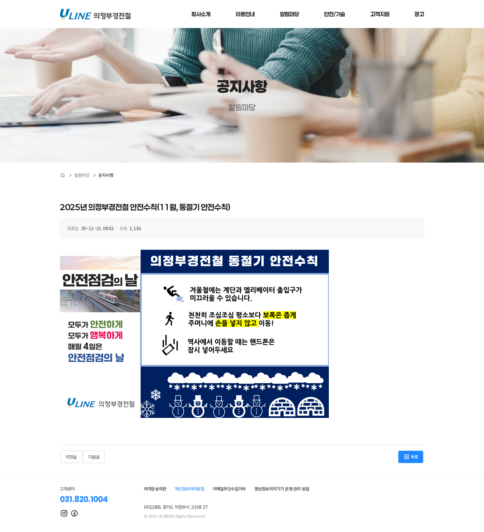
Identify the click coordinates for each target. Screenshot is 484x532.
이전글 (71, 457)
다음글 (94, 457)
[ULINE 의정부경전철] (95, 14)
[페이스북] (74, 513)
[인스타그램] (64, 513)
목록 (413, 457)
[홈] (62, 175)
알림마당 (81, 175)
